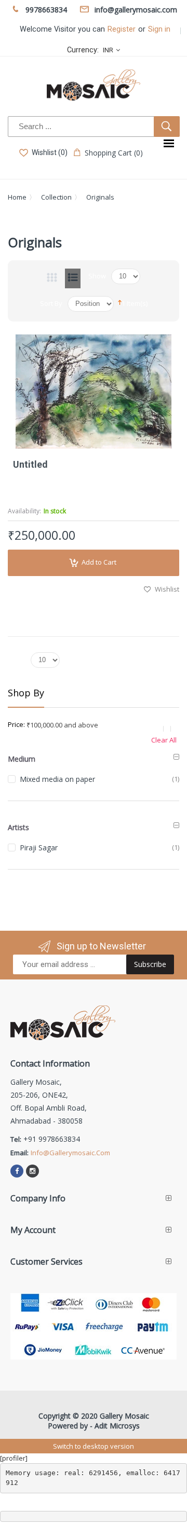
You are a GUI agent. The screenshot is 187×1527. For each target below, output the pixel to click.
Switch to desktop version (93, 1446)
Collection (56, 197)
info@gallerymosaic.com (70, 1152)
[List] (73, 278)
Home (17, 197)
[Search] (167, 126)
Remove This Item (169, 729)
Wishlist (167, 589)
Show (97, 276)
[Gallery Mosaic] (93, 85)
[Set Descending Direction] (120, 301)
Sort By (51, 303)
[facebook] (16, 1171)
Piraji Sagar (39, 847)
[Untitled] (93, 391)
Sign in (159, 29)
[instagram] (32, 1171)
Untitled (30, 464)
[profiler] (14, 1458)
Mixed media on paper (57, 779)
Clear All (164, 740)
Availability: (24, 511)
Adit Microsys (117, 1426)
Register (122, 29)
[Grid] (52, 278)
